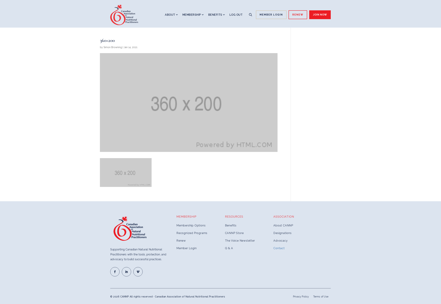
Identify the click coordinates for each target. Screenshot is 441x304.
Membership (191, 14)
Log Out (236, 14)
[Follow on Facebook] (115, 271)
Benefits (215, 14)
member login (271, 14)
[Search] (250, 14)
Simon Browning (113, 47)
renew (297, 14)
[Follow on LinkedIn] (126, 271)
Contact (279, 248)
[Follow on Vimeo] (138, 271)
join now (320, 14)
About (170, 14)
